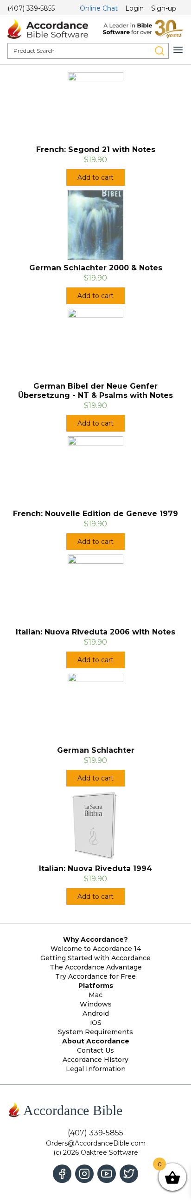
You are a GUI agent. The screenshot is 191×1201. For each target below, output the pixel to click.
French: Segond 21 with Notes (95, 149)
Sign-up (163, 8)
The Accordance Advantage (96, 967)
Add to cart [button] (95, 177)
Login (134, 8)
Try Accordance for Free (95, 976)
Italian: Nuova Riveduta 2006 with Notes (95, 632)
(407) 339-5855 (31, 8)
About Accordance (95, 1041)
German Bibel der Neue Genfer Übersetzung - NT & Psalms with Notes (95, 391)
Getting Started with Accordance (95, 958)
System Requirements (95, 1032)
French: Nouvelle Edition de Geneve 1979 (95, 513)
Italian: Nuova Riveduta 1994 (95, 868)
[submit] (159, 50)
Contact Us (95, 1050)
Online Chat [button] (99, 8)
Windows (96, 1004)
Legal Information (96, 1069)
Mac (95, 995)
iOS (96, 1022)
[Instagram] (84, 1173)
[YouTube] (106, 1173)
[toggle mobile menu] (178, 49)
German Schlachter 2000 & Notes (95, 267)
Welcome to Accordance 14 (96, 949)
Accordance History (95, 1059)
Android (96, 1013)
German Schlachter (95, 750)
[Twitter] (129, 1173)
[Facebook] (62, 1173)
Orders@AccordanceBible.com (96, 1143)
